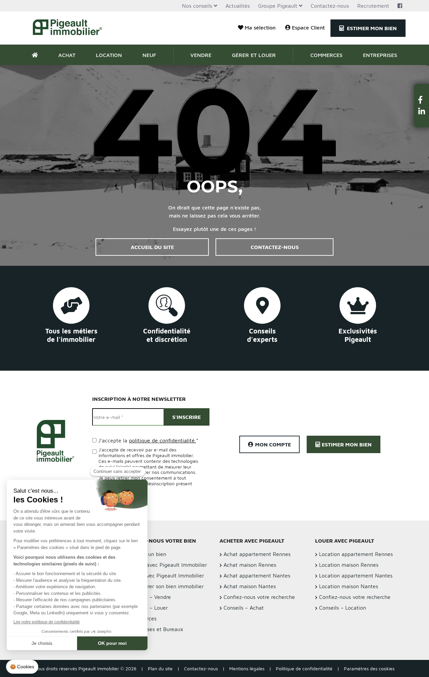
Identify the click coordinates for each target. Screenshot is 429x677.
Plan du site (160, 668)
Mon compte (273, 444)
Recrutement (373, 6)
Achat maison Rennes (250, 565)
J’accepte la (148, 440)
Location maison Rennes (348, 565)
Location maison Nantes (348, 586)
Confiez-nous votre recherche (259, 597)
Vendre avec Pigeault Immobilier (167, 565)
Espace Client (308, 27)
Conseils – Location (342, 608)
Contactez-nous (330, 6)
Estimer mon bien (371, 28)
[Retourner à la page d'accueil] (71, 28)
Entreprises (380, 55)
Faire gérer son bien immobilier (166, 586)
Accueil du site (152, 247)
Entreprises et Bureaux (155, 629)
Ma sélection (260, 27)
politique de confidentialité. (162, 440)
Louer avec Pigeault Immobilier (166, 575)
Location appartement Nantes (355, 575)
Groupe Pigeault (277, 6)
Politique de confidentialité (304, 668)
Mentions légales (246, 668)
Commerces (326, 55)
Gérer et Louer (254, 55)
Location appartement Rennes (356, 554)
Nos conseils (197, 6)
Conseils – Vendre (149, 597)
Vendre (200, 55)
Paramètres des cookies (369, 668)
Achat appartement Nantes (257, 575)
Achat (66, 55)
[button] (421, 100)
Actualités (238, 6)
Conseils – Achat (244, 608)
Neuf (149, 55)
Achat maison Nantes (250, 586)
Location (109, 55)
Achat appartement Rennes (257, 554)
